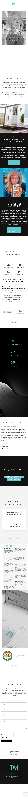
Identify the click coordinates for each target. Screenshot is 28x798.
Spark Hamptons (11, 94)
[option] (14, 519)
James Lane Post (21, 91)
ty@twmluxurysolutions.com (14, 752)
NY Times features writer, (16, 84)
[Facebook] (3, 449)
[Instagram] (7, 449)
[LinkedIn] (5, 449)
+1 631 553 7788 (14, 754)
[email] (17, 773)
